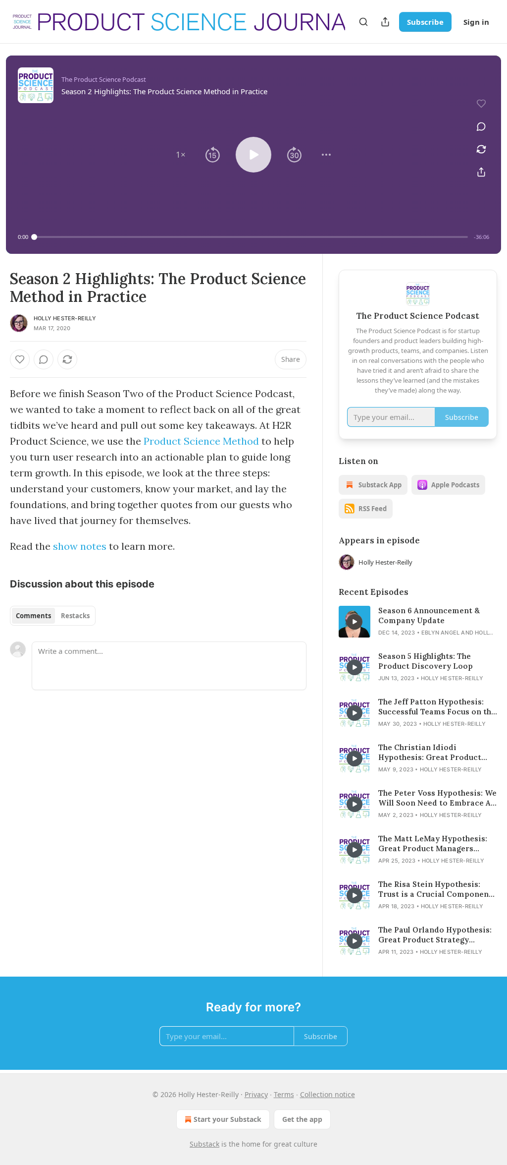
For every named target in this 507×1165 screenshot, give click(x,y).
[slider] (251, 237)
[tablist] (53, 616)
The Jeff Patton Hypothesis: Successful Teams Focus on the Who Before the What (437, 707)
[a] (354, 622)
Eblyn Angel (440, 632)
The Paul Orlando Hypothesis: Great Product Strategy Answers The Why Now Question (435, 935)
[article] (418, 621)
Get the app (302, 1119)
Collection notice (327, 1094)
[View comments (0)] (481, 126)
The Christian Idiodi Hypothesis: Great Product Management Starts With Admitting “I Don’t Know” (429, 752)
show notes (79, 546)
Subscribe (425, 22)
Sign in (476, 22)
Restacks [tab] (75, 615)
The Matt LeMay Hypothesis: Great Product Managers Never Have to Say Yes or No (432, 844)
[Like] (20, 359)
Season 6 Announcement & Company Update (429, 615)
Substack (204, 1144)
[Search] (363, 22)
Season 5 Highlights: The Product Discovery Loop (425, 661)
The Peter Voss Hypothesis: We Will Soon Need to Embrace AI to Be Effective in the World (437, 798)
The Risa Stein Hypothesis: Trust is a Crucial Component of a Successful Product (435, 889)
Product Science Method (201, 441)
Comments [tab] (33, 615)
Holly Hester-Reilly (65, 318)
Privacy (256, 1094)
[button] (181, 155)
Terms (284, 1094)
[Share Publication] (385, 22)
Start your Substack (227, 1119)
